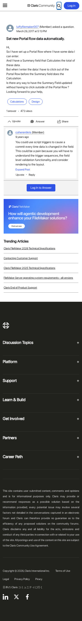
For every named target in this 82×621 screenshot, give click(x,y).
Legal (6, 579)
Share (65, 121)
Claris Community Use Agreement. (29, 545)
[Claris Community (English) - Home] (41, 5)
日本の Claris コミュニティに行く (23, 587)
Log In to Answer (41, 187)
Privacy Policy (22, 579)
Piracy (38, 579)
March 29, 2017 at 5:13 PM (31, 31)
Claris (6, 325)
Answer (40, 121)
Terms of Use (62, 570)
